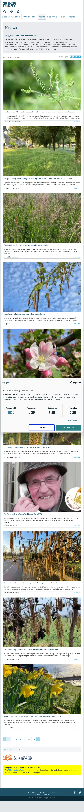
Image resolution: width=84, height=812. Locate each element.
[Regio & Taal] (11, 11)
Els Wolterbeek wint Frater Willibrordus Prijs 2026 (23, 514)
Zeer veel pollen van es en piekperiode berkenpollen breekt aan (27, 447)
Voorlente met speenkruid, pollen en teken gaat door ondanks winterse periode (33, 716)
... (24, 739)
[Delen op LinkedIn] (76, 57)
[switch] (32, 412)
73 (29, 739)
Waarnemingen (29, 17)
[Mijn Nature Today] (18, 11)
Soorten (72, 17)
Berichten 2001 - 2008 (12, 749)
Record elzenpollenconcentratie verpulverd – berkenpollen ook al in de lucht (32, 582)
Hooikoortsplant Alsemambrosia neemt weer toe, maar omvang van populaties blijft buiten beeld (39, 111)
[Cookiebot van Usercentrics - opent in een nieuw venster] (71, 382)
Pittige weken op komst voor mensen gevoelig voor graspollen (26, 245)
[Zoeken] (4, 11)
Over (63, 17)
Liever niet (42, 427)
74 (34, 739)
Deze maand (52, 17)
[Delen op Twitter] (74, 57)
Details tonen (72, 420)
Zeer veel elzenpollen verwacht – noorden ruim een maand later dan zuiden (31, 649)
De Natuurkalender (12, 17)
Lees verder (76, 121)
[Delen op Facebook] (71, 57)
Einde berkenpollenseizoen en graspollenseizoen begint (24, 314)
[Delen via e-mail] (79, 57)
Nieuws (42, 17)
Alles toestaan (68, 427)
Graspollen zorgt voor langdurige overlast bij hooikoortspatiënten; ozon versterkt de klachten (38, 178)
